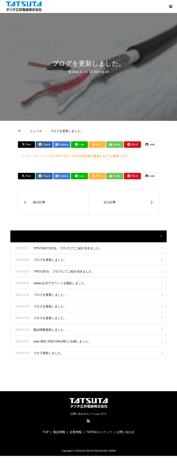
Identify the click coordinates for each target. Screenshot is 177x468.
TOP (46, 432)
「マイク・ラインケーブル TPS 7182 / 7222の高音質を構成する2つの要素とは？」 (74, 156)
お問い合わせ (125, 432)
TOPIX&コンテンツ (99, 432)
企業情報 (76, 432)
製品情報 (59, 432)
